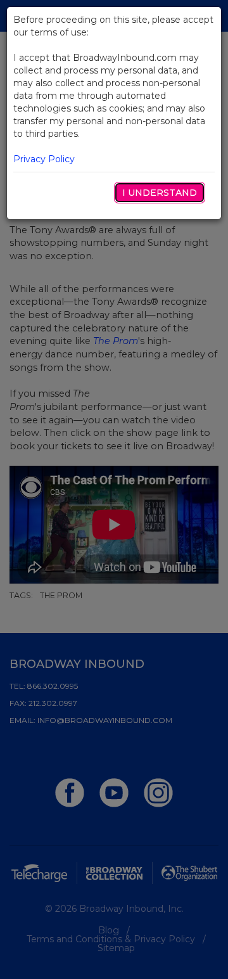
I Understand (159, 192)
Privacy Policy (44, 159)
